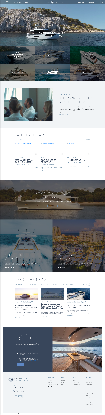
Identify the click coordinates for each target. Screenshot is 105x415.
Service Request (76, 382)
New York (88, 380)
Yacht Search (17, 2)
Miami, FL (88, 395)
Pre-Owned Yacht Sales (53, 384)
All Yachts (87, 139)
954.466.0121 (18, 392)
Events (26, 2)
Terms (20, 361)
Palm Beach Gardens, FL (91, 391)
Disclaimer (29, 413)
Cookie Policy (22, 413)
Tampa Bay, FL (89, 402)
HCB (62, 388)
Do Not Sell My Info (60, 413)
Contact (75, 388)
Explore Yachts (52, 40)
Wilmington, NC (89, 384)
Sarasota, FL (88, 399)
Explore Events (62, 267)
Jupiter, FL (88, 388)
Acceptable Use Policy (49, 413)
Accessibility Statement (38, 413)
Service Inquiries (9, 267)
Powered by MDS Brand (96, 413)
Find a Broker (51, 386)
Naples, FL (88, 397)
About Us (75, 386)
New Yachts (50, 382)
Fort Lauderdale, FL (90, 404)
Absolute (63, 391)
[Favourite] (36, 154)
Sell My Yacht (52, 205)
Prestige (62, 386)
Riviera (62, 382)
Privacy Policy (34, 360)
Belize (62, 384)
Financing (50, 388)
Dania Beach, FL (89, 393)
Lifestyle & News (76, 384)
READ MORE (18, 317)
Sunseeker (63, 380)
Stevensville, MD (89, 382)
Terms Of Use (15, 413)
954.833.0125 (18, 387)
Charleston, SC (89, 386)
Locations (81, 2)
